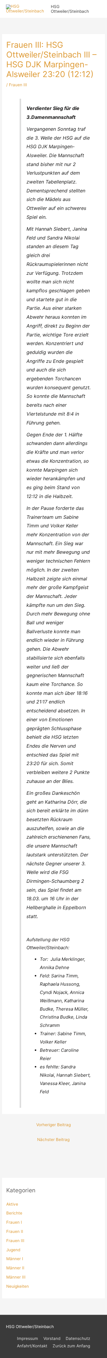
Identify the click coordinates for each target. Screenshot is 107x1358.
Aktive (12, 1204)
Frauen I (14, 1222)
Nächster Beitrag (53, 1139)
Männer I (14, 1258)
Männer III (16, 1277)
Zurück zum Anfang (71, 1345)
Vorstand (51, 1338)
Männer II (15, 1268)
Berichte (14, 1213)
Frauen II (14, 1231)
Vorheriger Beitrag (53, 1124)
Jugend (13, 1249)
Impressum (27, 1338)
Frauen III (15, 1240)
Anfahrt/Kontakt (32, 1345)
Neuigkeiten (17, 1286)
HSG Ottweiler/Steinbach (70, 9)
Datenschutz (78, 1338)
